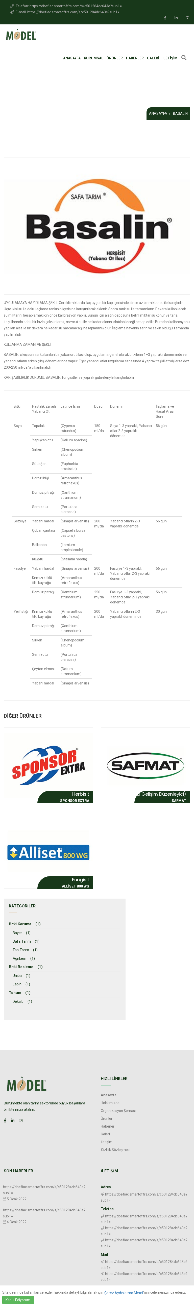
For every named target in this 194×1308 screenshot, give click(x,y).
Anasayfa (72, 58)
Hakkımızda (110, 1103)
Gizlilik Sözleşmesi (115, 1150)
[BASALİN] (97, 226)
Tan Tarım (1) (25, 950)
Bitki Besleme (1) (26, 967)
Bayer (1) (22, 933)
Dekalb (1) (22, 1001)
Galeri (153, 58)
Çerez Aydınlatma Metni (123, 1293)
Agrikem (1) (24, 958)
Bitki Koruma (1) (25, 924)
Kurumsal (93, 58)
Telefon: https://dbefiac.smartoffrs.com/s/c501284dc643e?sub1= (68, 6)
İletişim (170, 58)
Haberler (135, 58)
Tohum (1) (20, 992)
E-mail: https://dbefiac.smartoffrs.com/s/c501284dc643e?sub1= (67, 12)
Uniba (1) (21, 975)
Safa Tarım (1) (26, 941)
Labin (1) (21, 984)
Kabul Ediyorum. (18, 1300)
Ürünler (115, 58)
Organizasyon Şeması (118, 1111)
